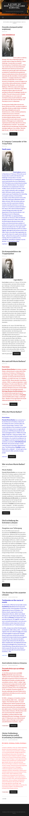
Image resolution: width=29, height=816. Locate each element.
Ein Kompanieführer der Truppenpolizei (11, 252)
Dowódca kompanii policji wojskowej (12, 28)
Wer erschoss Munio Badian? (13, 464)
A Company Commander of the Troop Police (14, 142)
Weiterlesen (13, 134)
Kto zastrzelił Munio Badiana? (14, 361)
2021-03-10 (4, 363)
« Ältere (4, 798)
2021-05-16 (4, 31)
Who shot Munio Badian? (12, 412)
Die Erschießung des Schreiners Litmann (10, 521)
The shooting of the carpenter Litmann (14, 593)
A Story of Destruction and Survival (14, 6)
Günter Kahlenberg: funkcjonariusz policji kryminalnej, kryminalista (12, 735)
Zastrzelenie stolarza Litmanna (14, 663)
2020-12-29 (4, 739)
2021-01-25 (4, 525)
